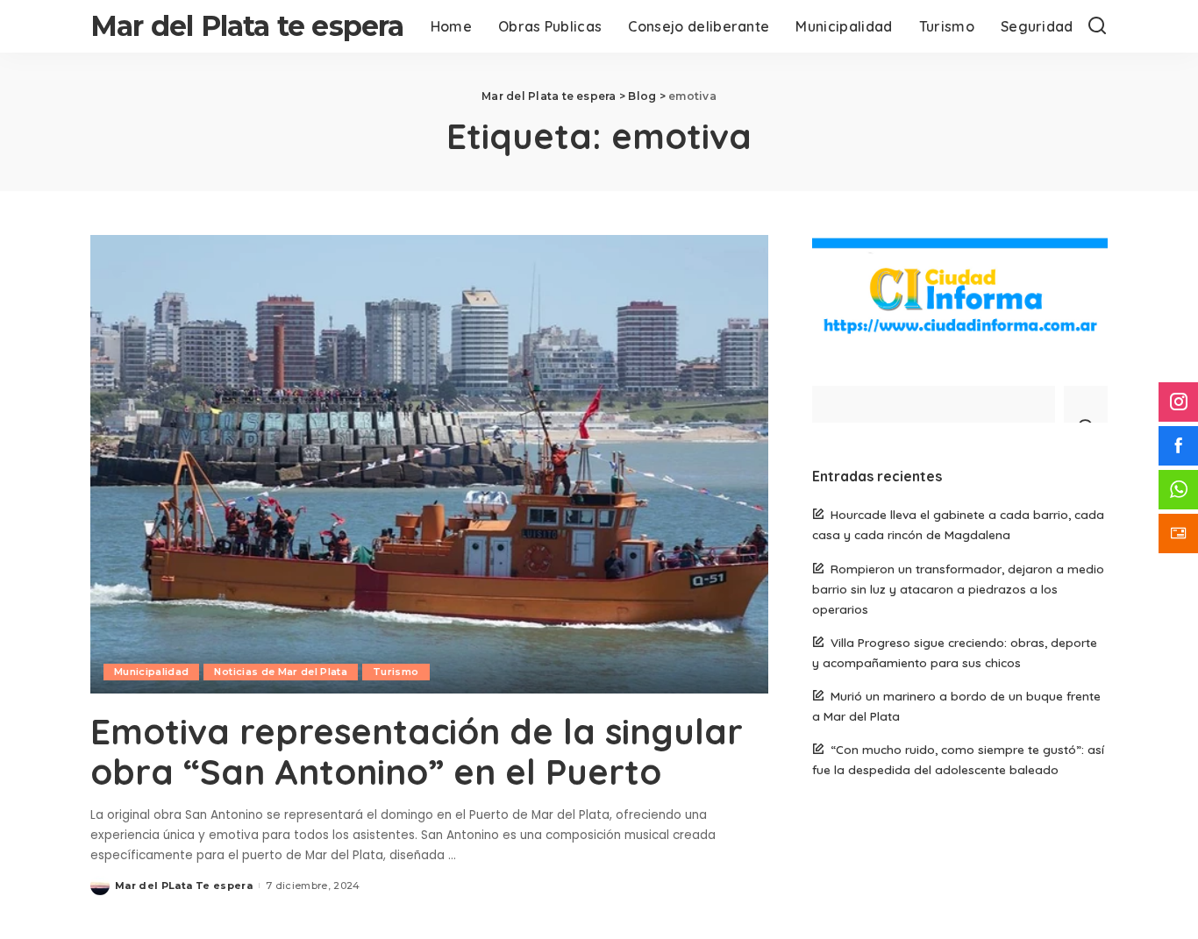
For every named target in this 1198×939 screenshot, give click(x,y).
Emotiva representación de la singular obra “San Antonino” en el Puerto (416, 751)
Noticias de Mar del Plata (280, 671)
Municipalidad (151, 671)
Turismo (395, 671)
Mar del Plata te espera (247, 26)
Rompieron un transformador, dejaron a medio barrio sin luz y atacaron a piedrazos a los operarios (958, 588)
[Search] (1097, 26)
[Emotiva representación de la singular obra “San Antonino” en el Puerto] (429, 464)
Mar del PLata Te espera (184, 885)
